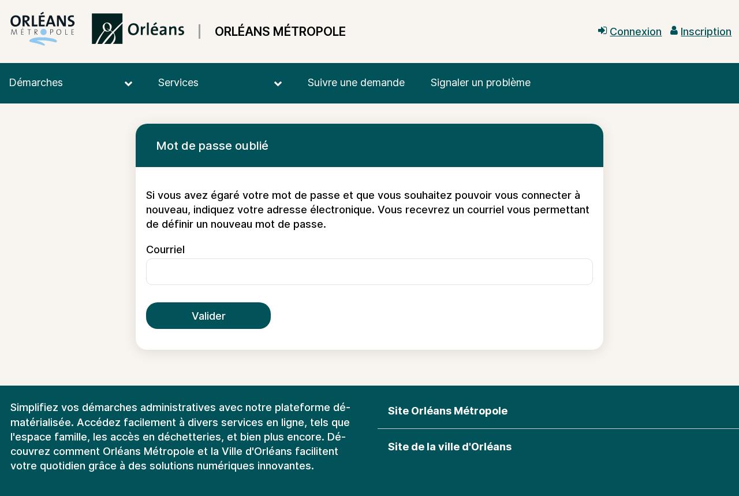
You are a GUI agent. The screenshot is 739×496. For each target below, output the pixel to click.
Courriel (165, 249)
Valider (209, 316)
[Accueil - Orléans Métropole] (97, 31)
